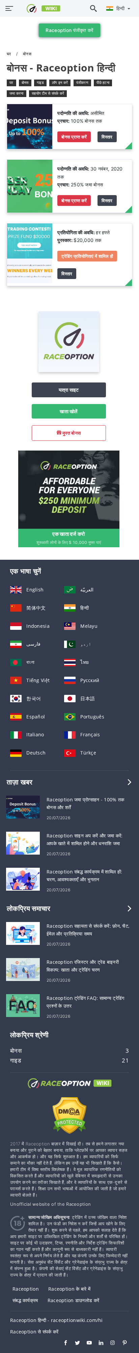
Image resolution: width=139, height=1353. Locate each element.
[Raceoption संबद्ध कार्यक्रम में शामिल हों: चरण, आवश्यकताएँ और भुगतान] (23, 878)
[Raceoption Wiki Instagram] (109, 1343)
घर (9, 53)
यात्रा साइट (69, 390)
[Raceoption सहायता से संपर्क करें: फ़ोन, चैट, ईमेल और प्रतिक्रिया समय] (23, 933)
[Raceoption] (68, 370)
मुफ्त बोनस (71, 433)
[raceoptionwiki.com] (39, 8)
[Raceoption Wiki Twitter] (74, 1343)
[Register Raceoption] (68, 489)
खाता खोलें (68, 411)
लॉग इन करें (60, 82)
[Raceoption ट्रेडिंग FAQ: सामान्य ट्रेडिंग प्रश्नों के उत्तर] (23, 1005)
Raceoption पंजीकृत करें (69, 30)
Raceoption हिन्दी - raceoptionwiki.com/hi (56, 1320)
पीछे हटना (102, 82)
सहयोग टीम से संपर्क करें (48, 93)
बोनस (25, 82)
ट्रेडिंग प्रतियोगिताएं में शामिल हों (87, 256)
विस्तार (107, 137)
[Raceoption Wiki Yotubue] (86, 1343)
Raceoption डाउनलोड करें (73, 1300)
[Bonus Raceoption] (29, 126)
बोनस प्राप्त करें (74, 137)
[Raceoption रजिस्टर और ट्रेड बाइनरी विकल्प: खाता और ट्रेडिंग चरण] (23, 969)
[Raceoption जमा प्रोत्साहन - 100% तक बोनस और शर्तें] (23, 806)
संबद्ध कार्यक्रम (25, 1300)
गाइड (40, 82)
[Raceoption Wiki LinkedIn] (98, 1343)
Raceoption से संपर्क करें (34, 1331)
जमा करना (16, 93)
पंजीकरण (82, 82)
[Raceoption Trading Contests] (29, 254)
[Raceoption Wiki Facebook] (62, 1343)
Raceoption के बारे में (69, 1289)
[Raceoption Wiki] (69, 1089)
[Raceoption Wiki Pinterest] (121, 1343)
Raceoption (25, 1289)
